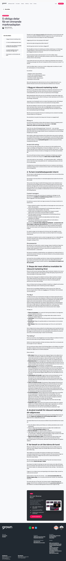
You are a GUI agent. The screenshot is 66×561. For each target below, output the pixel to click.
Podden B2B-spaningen (54, 535)
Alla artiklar (7, 9)
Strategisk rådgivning (38, 538)
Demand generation (53, 547)
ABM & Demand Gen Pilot (39, 537)
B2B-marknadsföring (54, 543)
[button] (36, 516)
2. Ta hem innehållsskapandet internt (13, 42)
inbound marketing (40, 34)
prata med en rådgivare (55, 483)
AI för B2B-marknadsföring (55, 551)
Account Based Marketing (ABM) (55, 545)
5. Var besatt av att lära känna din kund (13, 55)
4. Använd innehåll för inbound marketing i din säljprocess (12, 50)
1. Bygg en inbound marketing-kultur (13, 39)
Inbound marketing (53, 550)
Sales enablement (53, 548)
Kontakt (4, 537)
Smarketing (52, 552)
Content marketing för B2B (55, 544)
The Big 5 (45, 290)
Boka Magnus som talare (39, 542)
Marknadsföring (5, 15)
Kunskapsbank (52, 537)
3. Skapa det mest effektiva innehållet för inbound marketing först (13, 46)
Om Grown (4, 535)
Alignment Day (37, 541)
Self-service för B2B (53, 553)
